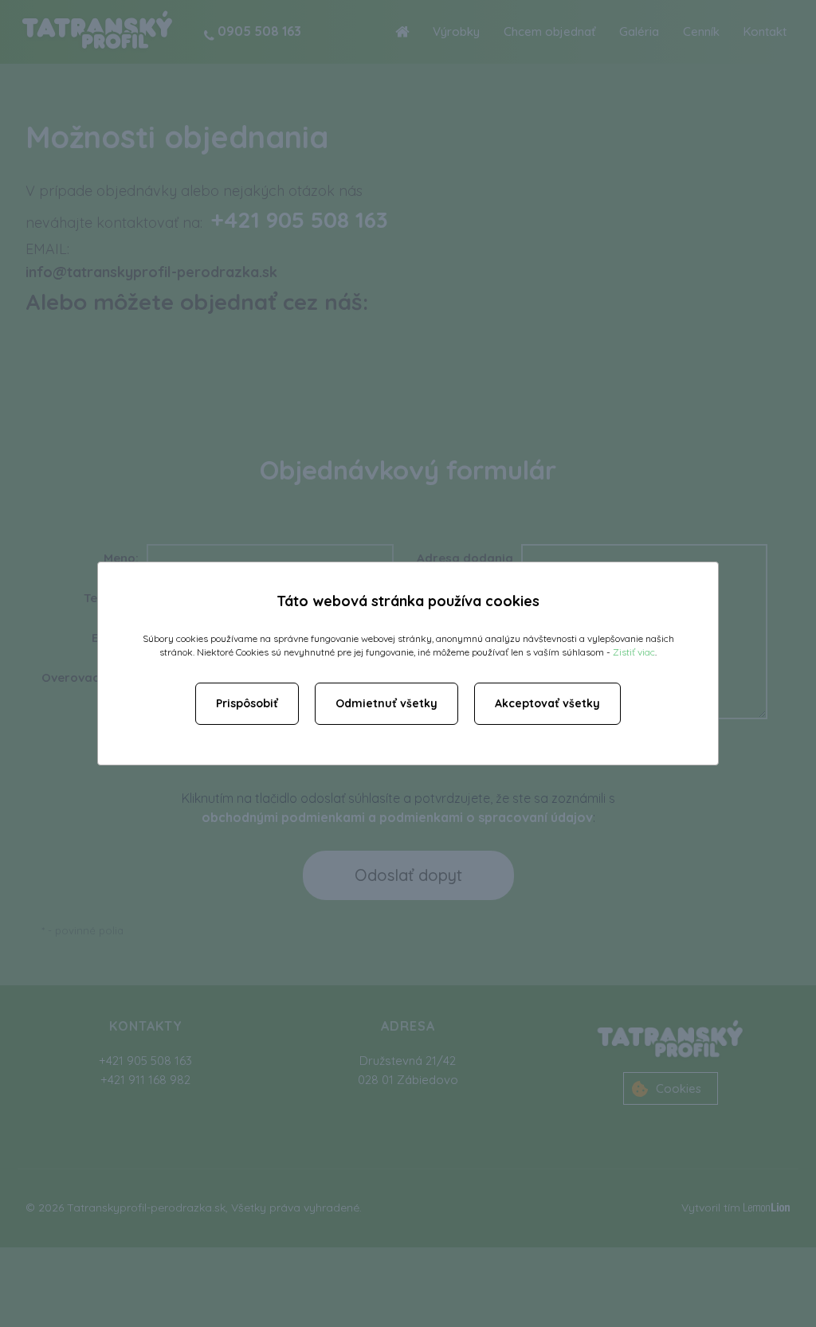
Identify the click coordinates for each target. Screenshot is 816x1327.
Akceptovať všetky (547, 703)
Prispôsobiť (247, 703)
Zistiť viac (634, 652)
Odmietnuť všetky (386, 703)
